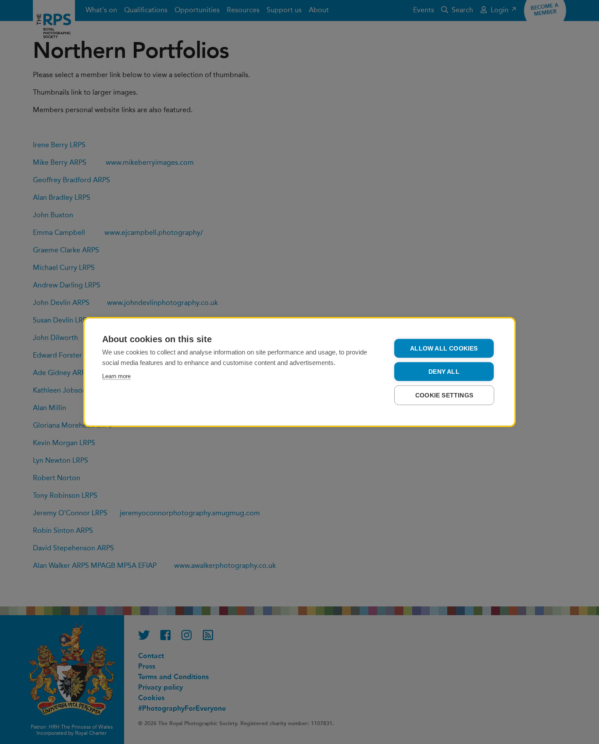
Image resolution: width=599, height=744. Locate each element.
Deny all (444, 371)
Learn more (116, 376)
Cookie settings (444, 395)
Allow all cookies (444, 348)
